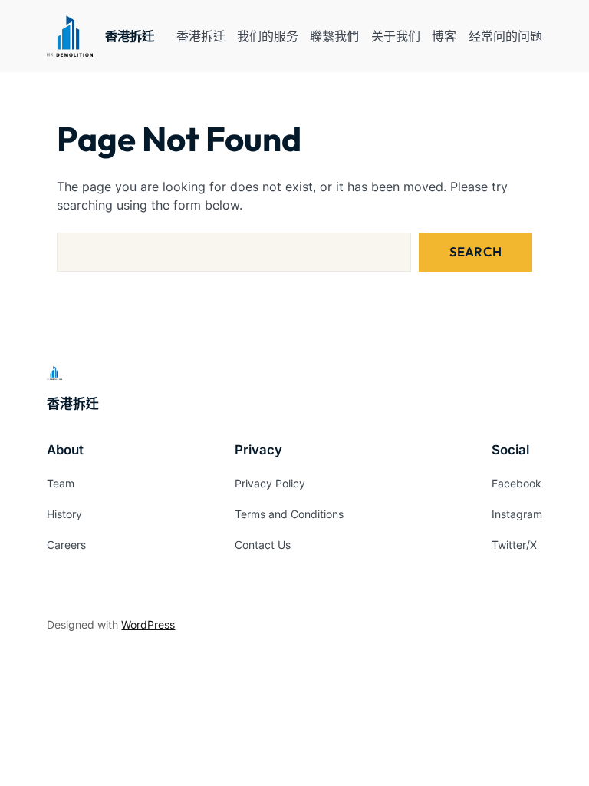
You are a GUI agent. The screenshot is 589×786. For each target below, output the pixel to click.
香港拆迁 (129, 36)
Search (475, 251)
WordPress (148, 624)
